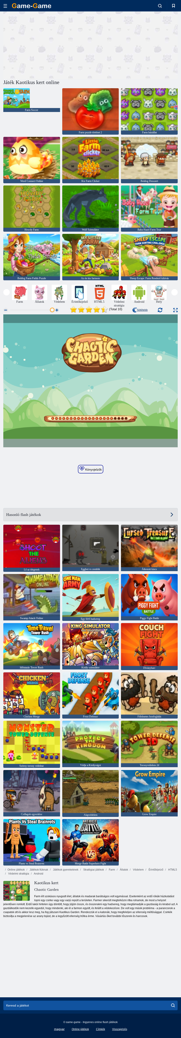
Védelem (138, 869)
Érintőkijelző (155, 869)
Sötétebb (142, 310)
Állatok (123, 869)
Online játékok (16, 869)
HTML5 (172, 869)
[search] (173, 1005)
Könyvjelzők (93, 469)
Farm (111, 869)
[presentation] (6, 292)
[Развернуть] (175, 310)
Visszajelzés (119, 1029)
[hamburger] (5, 6)
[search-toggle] (160, 6)
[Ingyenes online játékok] (31, 5)
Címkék (100, 1029)
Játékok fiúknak (38, 869)
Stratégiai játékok (93, 869)
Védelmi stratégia (18, 873)
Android (38, 873)
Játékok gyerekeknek (65, 869)
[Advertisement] (47, 44)
